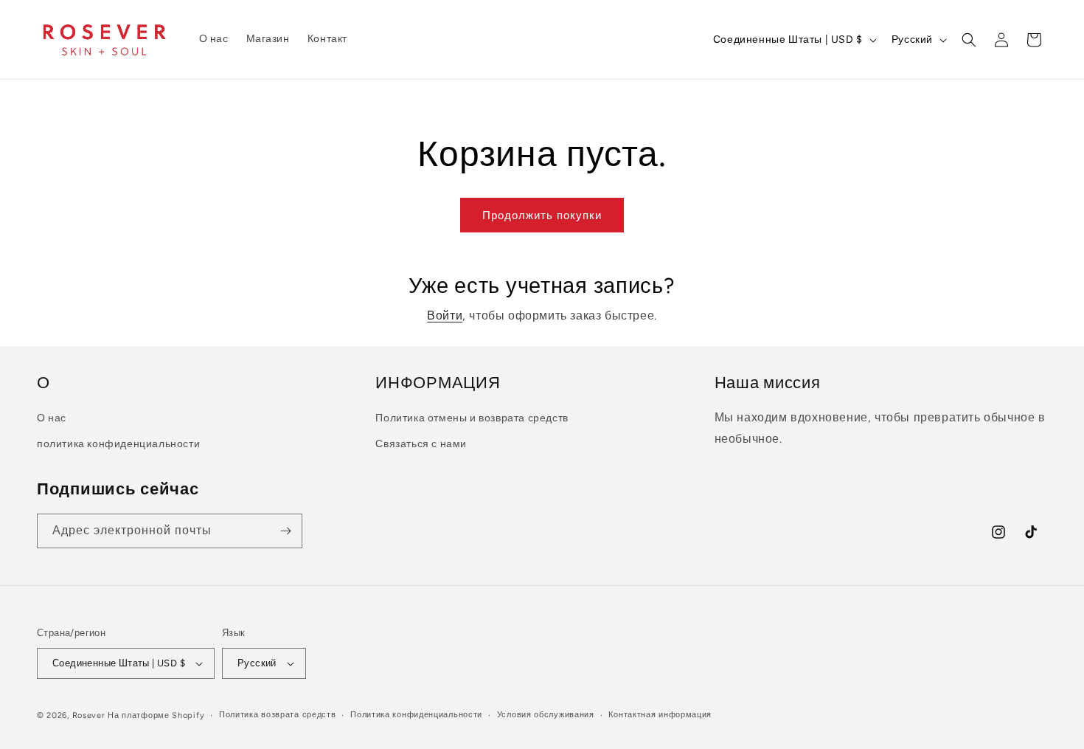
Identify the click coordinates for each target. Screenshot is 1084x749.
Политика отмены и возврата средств (471, 418)
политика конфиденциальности (118, 444)
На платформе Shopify (156, 715)
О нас (51, 418)
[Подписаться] (285, 531)
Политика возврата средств (277, 714)
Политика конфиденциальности (416, 714)
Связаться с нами (421, 444)
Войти (444, 315)
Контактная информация (660, 714)
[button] (969, 40)
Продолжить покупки (542, 215)
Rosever (88, 715)
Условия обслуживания (545, 714)
